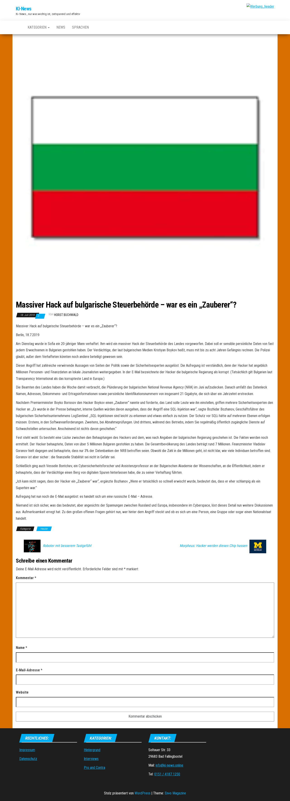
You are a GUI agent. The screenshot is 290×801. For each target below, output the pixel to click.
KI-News (23, 9)
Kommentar (26, 578)
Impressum (27, 750)
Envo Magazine (175, 793)
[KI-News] (18, 27)
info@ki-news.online (169, 765)
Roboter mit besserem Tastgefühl (67, 546)
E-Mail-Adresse (29, 670)
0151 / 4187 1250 (167, 774)
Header (44, 528)
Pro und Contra (94, 767)
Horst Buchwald (66, 315)
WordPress (142, 793)
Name (21, 648)
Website (22, 692)
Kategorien (37, 27)
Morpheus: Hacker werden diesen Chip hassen (213, 546)
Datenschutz (28, 759)
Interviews (91, 759)
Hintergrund (92, 750)
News (60, 27)
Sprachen (80, 27)
